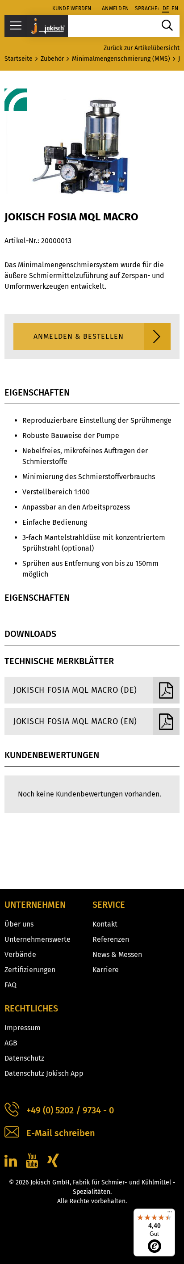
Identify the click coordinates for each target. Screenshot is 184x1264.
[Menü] (169, 1214)
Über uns (18, 924)
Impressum (22, 1028)
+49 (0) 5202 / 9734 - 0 (70, 1110)
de (166, 8)
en (174, 8)
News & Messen (117, 954)
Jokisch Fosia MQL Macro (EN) (75, 721)
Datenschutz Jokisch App (44, 1073)
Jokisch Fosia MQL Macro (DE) (75, 690)
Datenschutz (24, 1058)
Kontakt (104, 924)
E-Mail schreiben (60, 1133)
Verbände (20, 954)
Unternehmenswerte (37, 939)
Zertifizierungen (29, 969)
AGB (10, 1043)
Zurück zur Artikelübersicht (142, 48)
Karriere (105, 969)
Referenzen (110, 939)
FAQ (10, 985)
